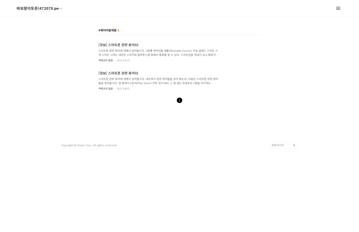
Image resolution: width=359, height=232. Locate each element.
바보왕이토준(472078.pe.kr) (39, 8)
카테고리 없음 (105, 60)
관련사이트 (278, 145)
